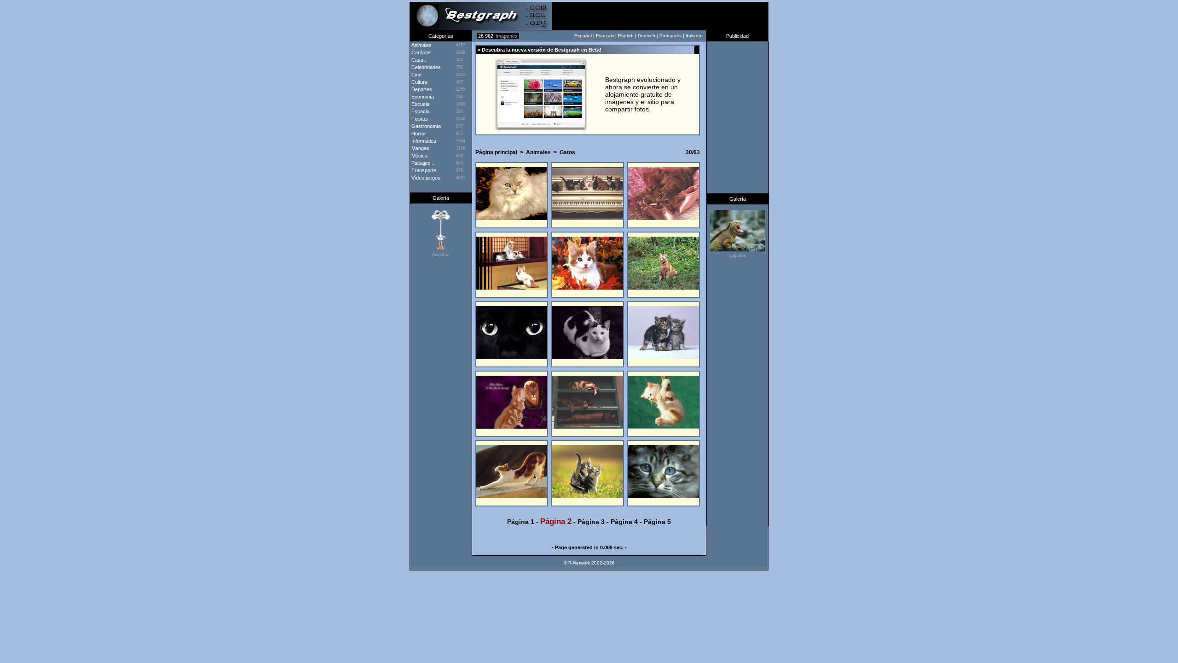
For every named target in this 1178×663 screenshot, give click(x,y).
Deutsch (646, 35)
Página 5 (657, 521)
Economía (422, 96)
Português (670, 35)
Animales (538, 152)
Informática (423, 141)
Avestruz (440, 254)
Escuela (419, 104)
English (626, 35)
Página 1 (520, 521)
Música (418, 155)
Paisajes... (422, 163)
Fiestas (419, 119)
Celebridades (425, 67)
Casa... (418, 60)
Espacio (419, 111)
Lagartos (737, 255)
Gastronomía (425, 126)
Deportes (421, 89)
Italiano (693, 35)
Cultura (418, 82)
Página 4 (624, 521)
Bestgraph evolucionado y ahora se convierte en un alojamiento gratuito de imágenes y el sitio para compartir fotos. (643, 94)
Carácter (420, 52)
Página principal (496, 152)
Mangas (419, 148)
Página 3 (591, 521)
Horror (418, 133)
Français (605, 35)
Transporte (423, 170)
